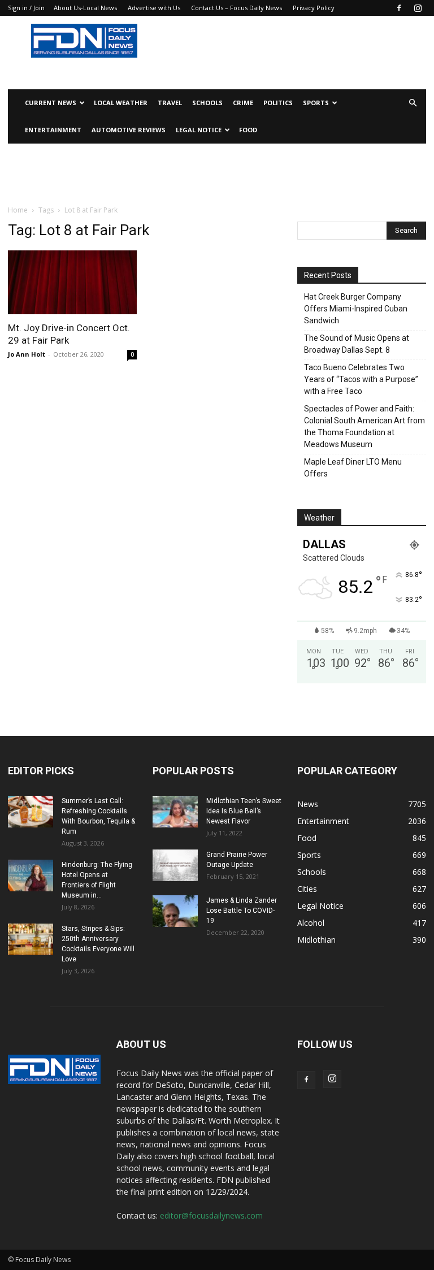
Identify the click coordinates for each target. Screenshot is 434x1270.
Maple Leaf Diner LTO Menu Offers (353, 467)
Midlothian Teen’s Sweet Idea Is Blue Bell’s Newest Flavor (243, 811)
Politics (278, 102)
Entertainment (53, 129)
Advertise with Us (154, 7)
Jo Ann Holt (26, 354)
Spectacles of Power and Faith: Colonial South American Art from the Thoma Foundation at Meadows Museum (364, 426)
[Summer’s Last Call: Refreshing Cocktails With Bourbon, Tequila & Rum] (30, 811)
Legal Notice (199, 129)
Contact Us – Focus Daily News (236, 7)
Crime (243, 102)
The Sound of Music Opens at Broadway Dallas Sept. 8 (356, 343)
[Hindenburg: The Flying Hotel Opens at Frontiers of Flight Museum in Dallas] (30, 875)
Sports (316, 102)
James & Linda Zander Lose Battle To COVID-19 (241, 910)
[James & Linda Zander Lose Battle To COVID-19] (175, 911)
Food (248, 129)
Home (18, 210)
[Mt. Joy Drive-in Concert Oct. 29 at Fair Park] (72, 282)
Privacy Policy (314, 7)
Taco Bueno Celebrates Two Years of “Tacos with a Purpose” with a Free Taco (361, 379)
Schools (207, 102)
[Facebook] (398, 8)
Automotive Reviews (129, 129)
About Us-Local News (85, 7)
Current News (50, 102)
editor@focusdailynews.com (211, 1215)
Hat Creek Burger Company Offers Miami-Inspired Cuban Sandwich (355, 308)
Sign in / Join (26, 7)
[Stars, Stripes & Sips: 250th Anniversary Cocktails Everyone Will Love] (30, 939)
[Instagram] (417, 8)
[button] (412, 103)
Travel (170, 102)
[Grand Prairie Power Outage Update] (175, 865)
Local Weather (120, 102)
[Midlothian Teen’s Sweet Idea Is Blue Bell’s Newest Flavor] (175, 811)
